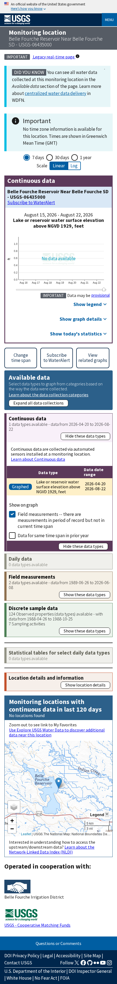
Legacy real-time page (53, 57)
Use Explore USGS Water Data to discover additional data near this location (57, 732)
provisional (100, 295)
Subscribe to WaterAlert (31, 202)
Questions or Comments (58, 943)
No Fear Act (46, 978)
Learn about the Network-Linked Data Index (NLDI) (51, 849)
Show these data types (85, 594)
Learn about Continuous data (38, 459)
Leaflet (26, 833)
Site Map (92, 956)
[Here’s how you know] (58, 6)
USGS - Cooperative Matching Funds (37, 925)
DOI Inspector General (90, 971)
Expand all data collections (38, 403)
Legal (47, 956)
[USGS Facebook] (83, 964)
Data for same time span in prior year (53, 536)
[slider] (103, 289)
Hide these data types (85, 436)
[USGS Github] (90, 964)
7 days (38, 157)
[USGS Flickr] (96, 964)
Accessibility (68, 956)
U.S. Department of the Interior (35, 971)
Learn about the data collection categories (48, 394)
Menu (109, 19)
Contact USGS (18, 963)
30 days (62, 157)
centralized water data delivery (55, 93)
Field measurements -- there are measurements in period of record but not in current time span (61, 520)
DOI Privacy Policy (21, 956)
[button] (58, 783)
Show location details (85, 685)
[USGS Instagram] (109, 964)
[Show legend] (107, 814)
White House (19, 978)
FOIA (64, 978)
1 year (85, 157)
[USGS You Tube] (103, 964)
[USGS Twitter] (76, 964)
